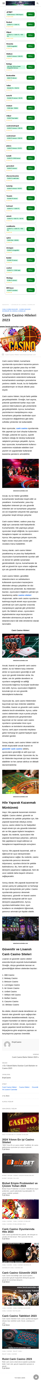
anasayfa (5, 304)
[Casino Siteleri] (20, 3)
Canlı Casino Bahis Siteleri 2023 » (25, 1057)
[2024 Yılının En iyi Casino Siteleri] (20, 1122)
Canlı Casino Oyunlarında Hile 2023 (18, 1230)
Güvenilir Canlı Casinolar (12, 1267)
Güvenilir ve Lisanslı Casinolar (23, 304)
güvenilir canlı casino (12, 749)
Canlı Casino (7, 1221)
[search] (37, 3)
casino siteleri (24, 595)
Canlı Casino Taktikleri (11, 1310)
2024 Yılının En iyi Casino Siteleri (15, 1134)
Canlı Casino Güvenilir (22, 1265)
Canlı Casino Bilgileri (21, 1308)
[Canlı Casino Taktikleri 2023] (20, 1296)
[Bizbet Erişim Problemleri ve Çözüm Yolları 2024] (20, 1163)
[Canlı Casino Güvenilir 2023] (20, 1253)
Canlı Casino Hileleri (10, 309)
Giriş (30, 14)
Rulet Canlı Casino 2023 (17, 1359)
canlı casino (21, 428)
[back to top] (36, 1377)
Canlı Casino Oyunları (22, 1221)
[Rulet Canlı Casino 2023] (20, 1339)
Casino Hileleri (24, 309)
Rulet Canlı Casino (9, 1354)
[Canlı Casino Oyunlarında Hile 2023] (20, 1209)
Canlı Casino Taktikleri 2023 (19, 1315)
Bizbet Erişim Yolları (10, 1178)
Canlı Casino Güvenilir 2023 (19, 1272)
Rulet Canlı (17, 1351)
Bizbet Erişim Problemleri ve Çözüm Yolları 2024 (20, 1184)
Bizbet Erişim (7, 1175)
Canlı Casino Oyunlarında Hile (14, 1224)
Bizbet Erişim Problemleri (24, 1175)
